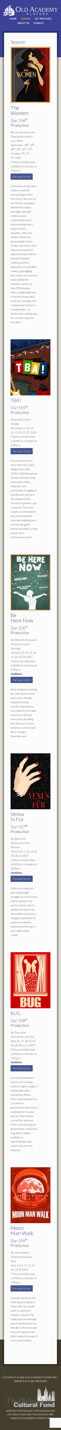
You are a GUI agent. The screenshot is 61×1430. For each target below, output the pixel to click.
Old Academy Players (30, 10)
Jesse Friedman (37, 1381)
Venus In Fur (17, 816)
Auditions (16, 673)
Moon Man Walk (22, 1230)
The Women (19, 110)
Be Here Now (22, 618)
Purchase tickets (21, 176)
